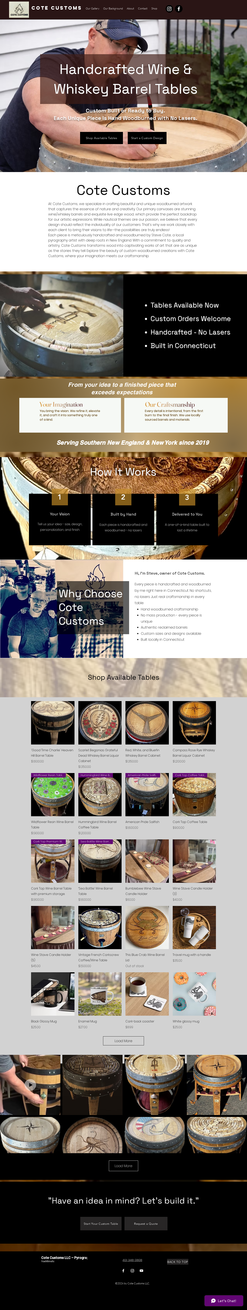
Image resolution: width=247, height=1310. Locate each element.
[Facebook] (179, 9)
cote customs (56, 8)
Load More (123, 1040)
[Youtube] (141, 1271)
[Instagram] (169, 9)
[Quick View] (52, 722)
